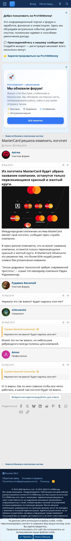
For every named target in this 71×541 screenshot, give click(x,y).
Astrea (7, 145)
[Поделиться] (63, 165)
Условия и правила (32, 478)
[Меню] (5, 4)
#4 (68, 364)
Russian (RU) (11, 473)
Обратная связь (10, 478)
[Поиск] (67, 4)
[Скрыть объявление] (65, 13)
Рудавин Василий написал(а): (19, 329)
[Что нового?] (60, 4)
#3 (68, 322)
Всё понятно (35, 120)
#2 (68, 295)
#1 (68, 165)
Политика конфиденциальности (19, 481)
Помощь (45, 481)
